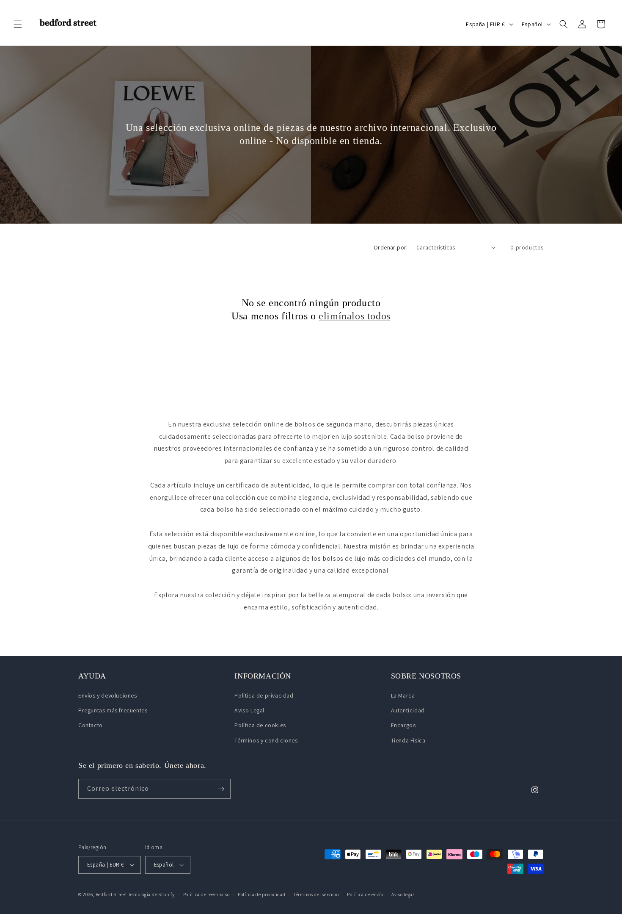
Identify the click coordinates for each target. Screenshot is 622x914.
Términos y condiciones (265, 740)
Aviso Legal (249, 710)
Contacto (90, 725)
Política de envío (365, 894)
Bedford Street (111, 894)
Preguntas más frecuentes (112, 710)
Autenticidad (408, 710)
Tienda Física (408, 740)
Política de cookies (260, 725)
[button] (17, 24)
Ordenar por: (391, 247)
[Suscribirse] (221, 789)
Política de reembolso (206, 894)
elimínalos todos (355, 315)
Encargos (403, 725)
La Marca (403, 695)
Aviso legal (402, 894)
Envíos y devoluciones (107, 695)
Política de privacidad (263, 695)
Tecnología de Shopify (151, 894)
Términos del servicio (316, 894)
